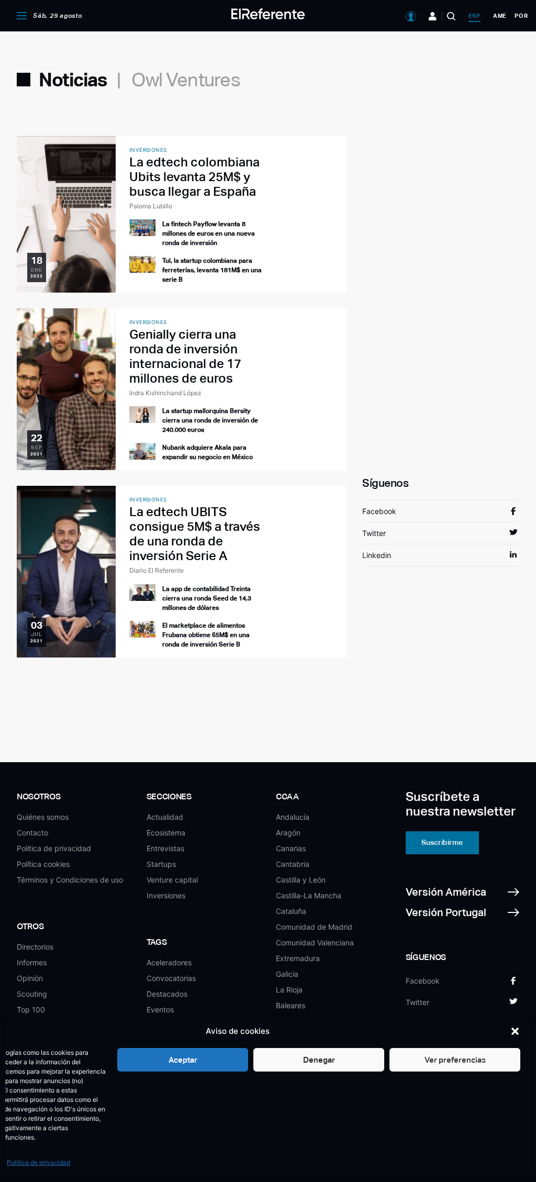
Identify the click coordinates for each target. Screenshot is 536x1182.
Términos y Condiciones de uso (70, 879)
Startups (161, 864)
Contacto (32, 832)
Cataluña (291, 911)
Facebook (379, 511)
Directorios (35, 946)
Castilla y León (301, 879)
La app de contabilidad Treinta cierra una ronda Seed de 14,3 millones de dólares (206, 598)
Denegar (319, 1059)
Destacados (167, 993)
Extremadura (298, 958)
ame (500, 16)
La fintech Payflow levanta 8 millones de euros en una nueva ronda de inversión (208, 233)
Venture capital (172, 879)
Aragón (288, 832)
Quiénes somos (43, 816)
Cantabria (292, 864)
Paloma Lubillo (150, 206)
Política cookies (43, 864)
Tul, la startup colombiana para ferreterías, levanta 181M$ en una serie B (212, 270)
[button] (515, 1031)
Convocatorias (171, 978)
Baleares (290, 1005)
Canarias (291, 848)
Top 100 (31, 1009)
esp (474, 16)
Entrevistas (165, 848)
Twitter (374, 533)
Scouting (32, 993)
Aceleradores (169, 962)
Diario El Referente (156, 570)
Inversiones (166, 895)
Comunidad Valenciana (315, 942)
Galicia (287, 973)
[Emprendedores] (433, 16)
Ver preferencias (455, 1059)
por (521, 16)
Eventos (160, 1009)
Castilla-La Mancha (308, 895)
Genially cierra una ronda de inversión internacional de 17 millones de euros (185, 356)
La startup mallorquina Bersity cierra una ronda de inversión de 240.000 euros (210, 420)
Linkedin (376, 555)
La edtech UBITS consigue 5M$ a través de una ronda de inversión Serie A (194, 534)
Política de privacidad (38, 1162)
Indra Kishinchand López (165, 393)
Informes (32, 962)
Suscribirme (442, 842)
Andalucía (292, 816)
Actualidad (165, 816)
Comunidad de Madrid (314, 926)
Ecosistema (166, 832)
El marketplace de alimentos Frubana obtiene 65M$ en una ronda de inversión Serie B (206, 635)
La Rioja (289, 989)
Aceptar (183, 1059)
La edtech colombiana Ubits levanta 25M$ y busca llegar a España (194, 176)
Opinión (30, 978)
